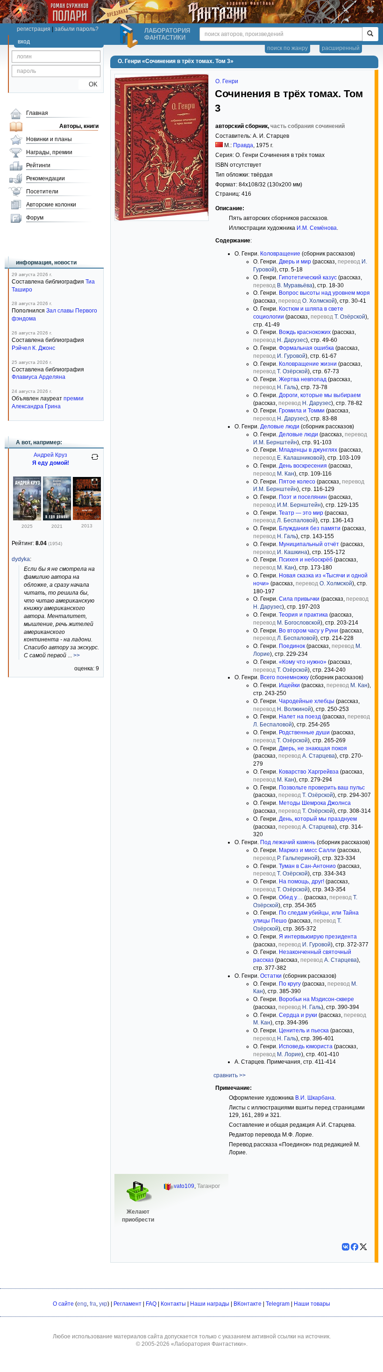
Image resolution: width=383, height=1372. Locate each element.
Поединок (292, 646)
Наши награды (209, 1304)
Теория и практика (303, 614)
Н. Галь (286, 387)
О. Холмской (318, 301)
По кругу (290, 984)
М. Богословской (298, 622)
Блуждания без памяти (309, 528)
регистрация (33, 29)
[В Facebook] (354, 1247)
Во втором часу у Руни (308, 630)
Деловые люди (279, 426)
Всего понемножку (284, 677)
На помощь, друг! (301, 881)
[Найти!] (370, 34)
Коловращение (280, 253)
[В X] (363, 1247)
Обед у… (291, 897)
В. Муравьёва (294, 285)
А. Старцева (318, 756)
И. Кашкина (292, 552)
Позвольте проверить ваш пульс (322, 787)
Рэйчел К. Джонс (33, 348)
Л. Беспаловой (296, 520)
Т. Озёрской (349, 316)
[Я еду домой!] (27, 518)
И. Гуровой (291, 356)
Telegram (278, 1304)
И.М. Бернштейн (275, 442)
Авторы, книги (79, 126)
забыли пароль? (77, 29)
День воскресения (303, 465)
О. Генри (226, 81)
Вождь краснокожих (305, 332)
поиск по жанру (287, 48)
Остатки (271, 976)
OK (89, 84)
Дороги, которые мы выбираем (320, 395)
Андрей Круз (50, 455)
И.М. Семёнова (317, 228)
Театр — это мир (301, 513)
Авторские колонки (51, 204)
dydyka (21, 559)
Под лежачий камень (287, 842)
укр (103, 1304)
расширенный (341, 48)
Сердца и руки (298, 1015)
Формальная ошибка (306, 348)
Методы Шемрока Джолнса (315, 803)
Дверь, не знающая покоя (313, 748)
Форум (34, 217)
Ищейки (289, 685)
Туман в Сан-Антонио (307, 866)
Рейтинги (38, 165)
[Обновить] (94, 460)
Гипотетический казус (308, 277)
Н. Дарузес (291, 340)
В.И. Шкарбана (314, 1098)
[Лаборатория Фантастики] (130, 36)
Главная (37, 113)
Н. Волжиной (294, 709)
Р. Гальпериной (297, 858)
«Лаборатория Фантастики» (208, 1344)
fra (93, 1304)
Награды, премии (49, 152)
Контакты (173, 1304)
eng (82, 1304)
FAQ (151, 1304)
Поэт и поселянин (303, 497)
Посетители (42, 191)
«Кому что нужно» (302, 662)
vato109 (184, 1186)
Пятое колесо (297, 481)
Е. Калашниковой (300, 458)
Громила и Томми (302, 410)
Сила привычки (299, 599)
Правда (243, 145)
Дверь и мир (295, 261)
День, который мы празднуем (318, 819)
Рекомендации (45, 178)
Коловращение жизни (308, 364)
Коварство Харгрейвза (309, 771)
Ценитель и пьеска (304, 1030)
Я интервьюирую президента (318, 936)
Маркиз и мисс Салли (307, 850)
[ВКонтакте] (345, 1247)
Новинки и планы (49, 139)
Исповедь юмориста (306, 1046)
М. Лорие (289, 1054)
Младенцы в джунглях (308, 450)
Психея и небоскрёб (306, 559)
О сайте (63, 1304)
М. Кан (285, 473)
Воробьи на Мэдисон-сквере (316, 999)
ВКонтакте (248, 1304)
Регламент (127, 1304)
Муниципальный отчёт (309, 544)
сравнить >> (229, 1075)
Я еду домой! (50, 463)
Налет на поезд (300, 716)
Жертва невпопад (302, 379)
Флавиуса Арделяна (38, 377)
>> (76, 655)
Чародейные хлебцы (306, 701)
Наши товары (312, 1304)
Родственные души (304, 732)
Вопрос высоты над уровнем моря (324, 293)
